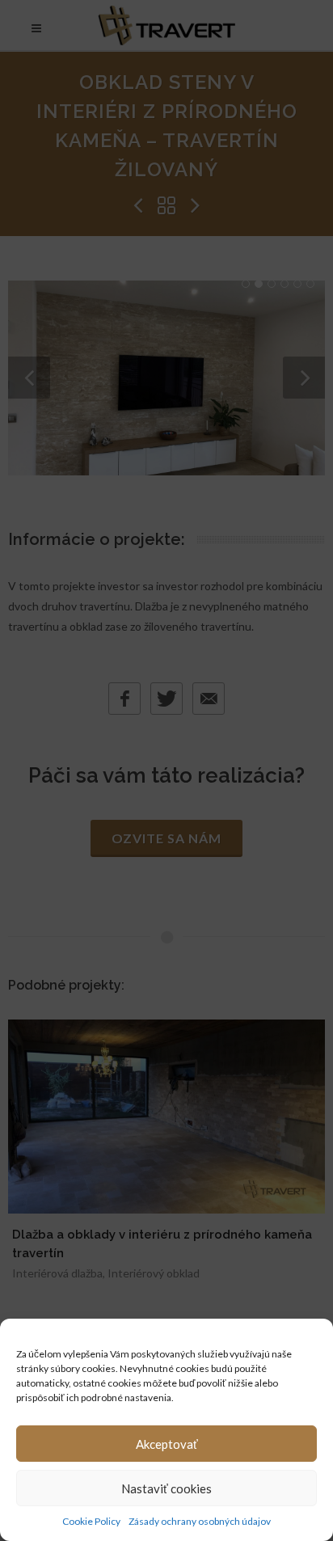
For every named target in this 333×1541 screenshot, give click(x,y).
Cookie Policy (91, 1521)
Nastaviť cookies (166, 1488)
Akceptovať (167, 1444)
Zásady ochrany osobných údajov (200, 1521)
